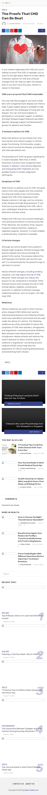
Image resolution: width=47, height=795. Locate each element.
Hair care (5, 612)
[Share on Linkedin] (20, 30)
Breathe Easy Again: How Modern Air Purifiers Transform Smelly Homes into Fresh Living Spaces (30, 537)
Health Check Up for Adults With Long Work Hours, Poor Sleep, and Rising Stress (31, 481)
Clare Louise (25, 487)
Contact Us (18, 784)
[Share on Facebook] (3, 30)
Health (4, 9)
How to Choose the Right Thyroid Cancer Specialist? (31, 518)
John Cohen (25, 544)
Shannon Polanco (28, 523)
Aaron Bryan (14, 24)
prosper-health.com (31, 790)
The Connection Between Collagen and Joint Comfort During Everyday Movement (22, 729)
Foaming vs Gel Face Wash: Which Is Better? (21, 654)
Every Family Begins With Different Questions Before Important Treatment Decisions (31, 557)
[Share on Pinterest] (16, 30)
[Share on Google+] (12, 30)
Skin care (5, 651)
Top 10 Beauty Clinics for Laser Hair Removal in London (23, 617)
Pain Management (8, 725)
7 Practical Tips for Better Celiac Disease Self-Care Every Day (30, 447)
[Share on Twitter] (8, 30)
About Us (30, 784)
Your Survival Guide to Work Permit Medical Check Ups (31, 464)
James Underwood (28, 468)
